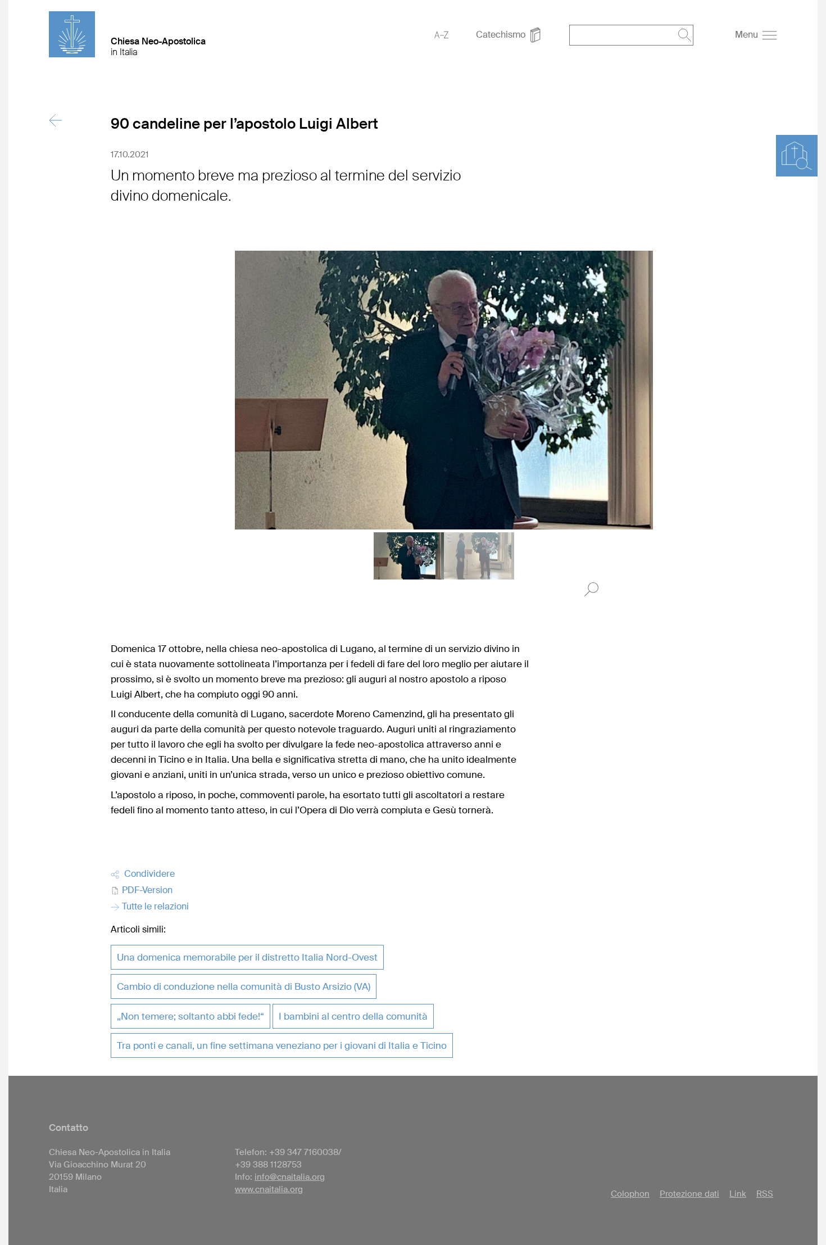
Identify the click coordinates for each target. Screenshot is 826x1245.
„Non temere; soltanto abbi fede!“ (190, 1016)
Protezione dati (689, 1193)
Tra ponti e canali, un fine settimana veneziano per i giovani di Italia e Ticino (282, 1045)
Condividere (147, 874)
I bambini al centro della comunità (353, 1016)
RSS (764, 1193)
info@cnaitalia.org (290, 1177)
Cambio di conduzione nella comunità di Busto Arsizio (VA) (243, 986)
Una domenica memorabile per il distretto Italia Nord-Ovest (247, 957)
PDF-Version (146, 890)
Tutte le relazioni (154, 906)
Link (737, 1193)
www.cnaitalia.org (269, 1189)
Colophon (630, 1193)
